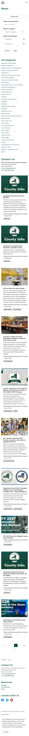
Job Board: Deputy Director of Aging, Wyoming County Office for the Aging (15, 573)
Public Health (5, 130)
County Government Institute (9, 80)
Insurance (4, 97)
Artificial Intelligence (7, 65)
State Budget (17, 309)
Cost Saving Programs (7, 77)
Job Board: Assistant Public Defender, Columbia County (12, 247)
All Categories (8, 60)
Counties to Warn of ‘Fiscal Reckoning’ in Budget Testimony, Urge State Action (14, 338)
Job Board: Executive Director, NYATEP (13, 197)
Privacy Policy (5, 687)
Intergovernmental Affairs (9, 99)
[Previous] (4, 645)
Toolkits (3, 142)
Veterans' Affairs (6, 147)
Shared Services (6, 135)
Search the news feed (10, 21)
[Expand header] (26, 2)
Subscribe (15, 16)
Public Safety (7, 309)
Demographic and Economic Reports (12, 85)
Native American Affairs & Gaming (11, 116)
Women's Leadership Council (9, 149)
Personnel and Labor (7, 125)
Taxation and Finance (7, 140)
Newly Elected (5, 118)
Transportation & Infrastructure (10, 144)
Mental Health (5, 113)
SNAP (15, 411)
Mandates (4, 104)
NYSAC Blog (5, 123)
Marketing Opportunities (8, 106)
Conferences (5, 73)
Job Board (7, 218)
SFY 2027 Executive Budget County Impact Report (15, 537)
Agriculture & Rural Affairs (8, 63)
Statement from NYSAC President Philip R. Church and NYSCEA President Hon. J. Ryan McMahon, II (15, 490)
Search (7, 50)
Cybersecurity (5, 82)
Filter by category (9, 29)
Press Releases (8, 361)
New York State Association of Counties (16, 214)
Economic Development (8, 87)
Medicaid (4, 108)
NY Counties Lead (9, 461)
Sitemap (4, 685)
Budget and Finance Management (11, 68)
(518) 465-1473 (11, 168)
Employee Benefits (6, 89)
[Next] (14, 649)
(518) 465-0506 (9, 170)
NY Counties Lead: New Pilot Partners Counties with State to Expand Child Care (14, 440)
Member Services (6, 111)
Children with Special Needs (9, 70)
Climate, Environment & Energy (10, 75)
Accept (6, 732)
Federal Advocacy (6, 92)
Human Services (6, 94)
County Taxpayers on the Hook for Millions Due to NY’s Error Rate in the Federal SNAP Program (15, 390)
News (3, 689)
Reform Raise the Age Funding (13, 288)
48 (24, 645)
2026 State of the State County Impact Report (14, 621)
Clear (15, 50)
